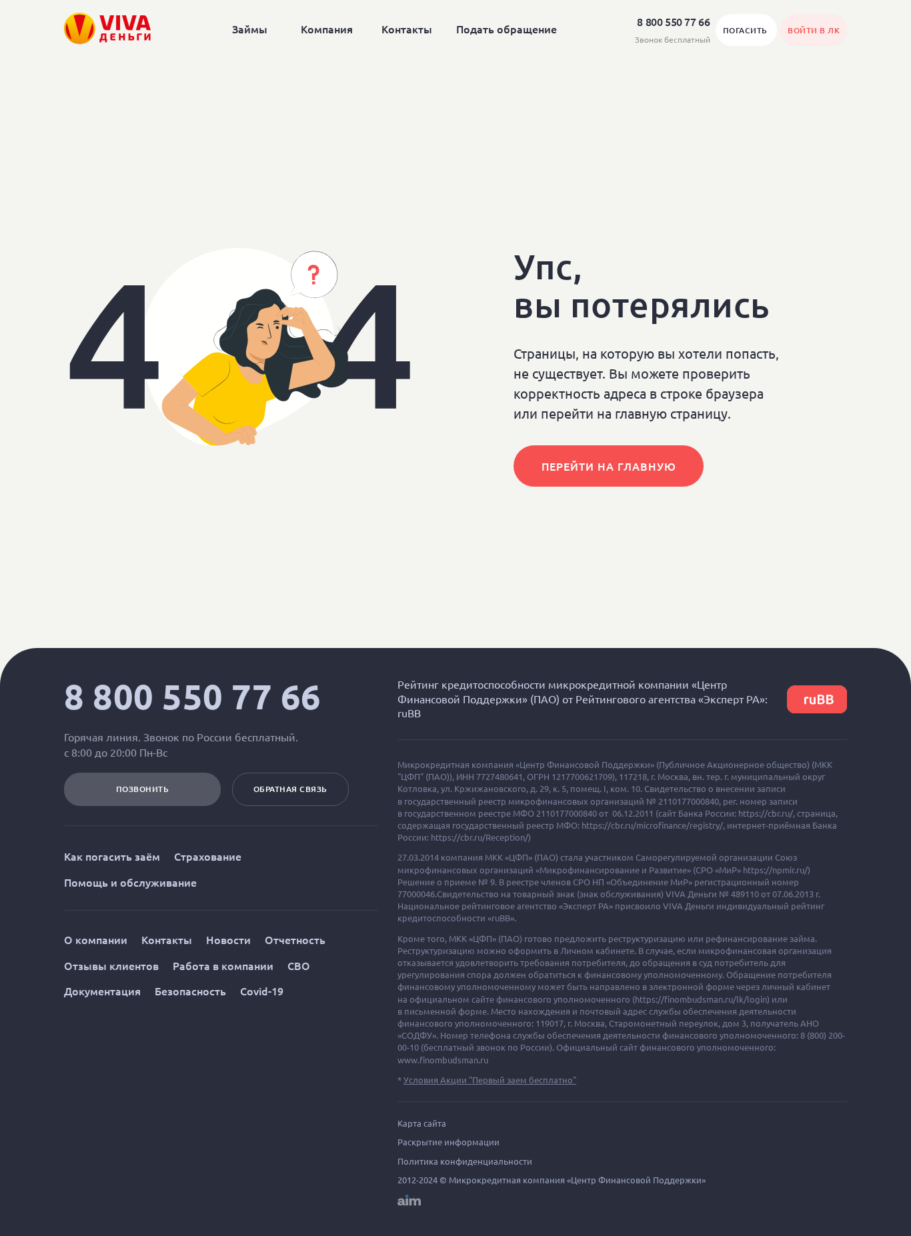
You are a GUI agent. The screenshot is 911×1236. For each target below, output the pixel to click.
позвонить (142, 789)
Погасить (746, 30)
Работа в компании (223, 965)
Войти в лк (814, 30)
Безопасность (190, 990)
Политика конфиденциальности (464, 1161)
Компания (327, 28)
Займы (249, 28)
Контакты (406, 28)
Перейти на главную (609, 466)
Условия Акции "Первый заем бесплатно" (489, 1079)
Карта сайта (421, 1123)
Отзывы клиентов (111, 965)
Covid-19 (261, 990)
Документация (102, 990)
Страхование (207, 856)
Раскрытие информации (448, 1142)
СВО (298, 965)
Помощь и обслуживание (130, 882)
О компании (95, 939)
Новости (228, 939)
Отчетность (295, 939)
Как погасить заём (112, 856)
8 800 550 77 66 (192, 696)
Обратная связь (290, 789)
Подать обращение (506, 28)
